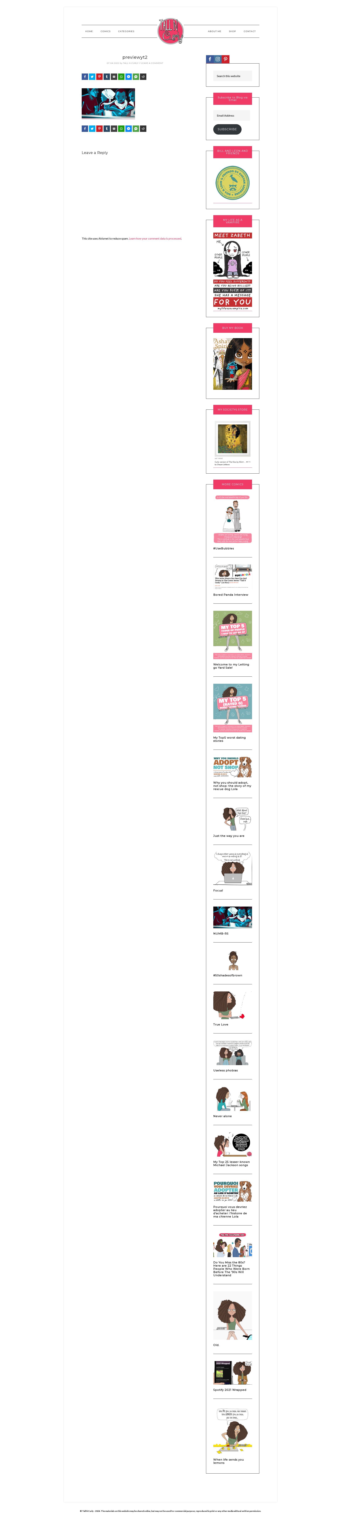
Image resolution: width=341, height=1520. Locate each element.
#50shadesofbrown (227, 975)
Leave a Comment (152, 63)
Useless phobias (225, 1070)
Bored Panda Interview (230, 594)
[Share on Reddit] (143, 76)
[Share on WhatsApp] (121, 76)
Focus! (218, 890)
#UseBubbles (223, 548)
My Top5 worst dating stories (229, 739)
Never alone (222, 1116)
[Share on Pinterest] (99, 76)
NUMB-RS (221, 933)
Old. (216, 1345)
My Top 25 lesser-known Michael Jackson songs (231, 1163)
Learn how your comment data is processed (155, 238)
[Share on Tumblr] (107, 76)
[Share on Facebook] (85, 76)
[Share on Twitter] (92, 76)
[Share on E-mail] (114, 76)
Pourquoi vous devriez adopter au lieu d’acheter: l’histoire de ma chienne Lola (230, 1211)
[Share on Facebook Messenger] (128, 76)
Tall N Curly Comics (170, 31)
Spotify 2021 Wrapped (229, 1390)
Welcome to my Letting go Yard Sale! (231, 666)
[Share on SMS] (136, 76)
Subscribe (227, 129)
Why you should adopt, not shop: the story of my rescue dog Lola (232, 786)
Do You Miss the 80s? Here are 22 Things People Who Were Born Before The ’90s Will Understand (231, 1269)
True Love (220, 1024)
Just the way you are (229, 836)
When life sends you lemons (228, 1461)
